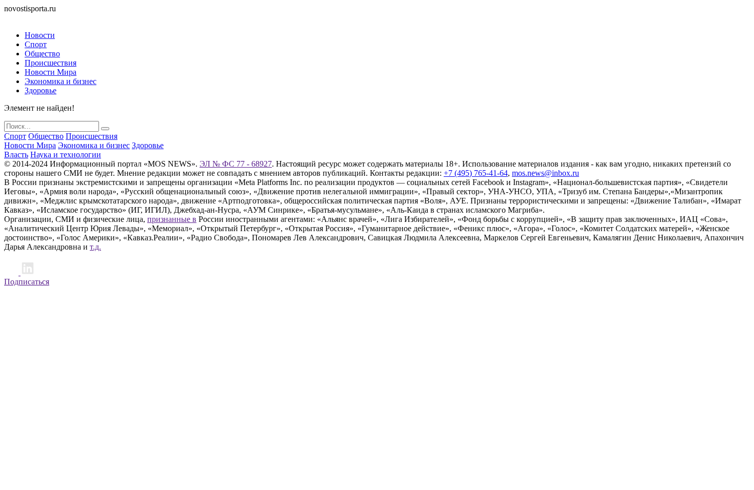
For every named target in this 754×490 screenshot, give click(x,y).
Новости (40, 35)
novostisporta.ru (30, 8)
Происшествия (50, 62)
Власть (16, 154)
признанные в (171, 219)
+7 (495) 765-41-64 (476, 173)
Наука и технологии (65, 154)
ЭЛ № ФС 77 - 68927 (236, 163)
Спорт (36, 44)
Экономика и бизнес (60, 81)
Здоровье (40, 90)
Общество (42, 53)
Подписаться (26, 281)
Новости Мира (50, 72)
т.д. (95, 246)
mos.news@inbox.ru (545, 173)
